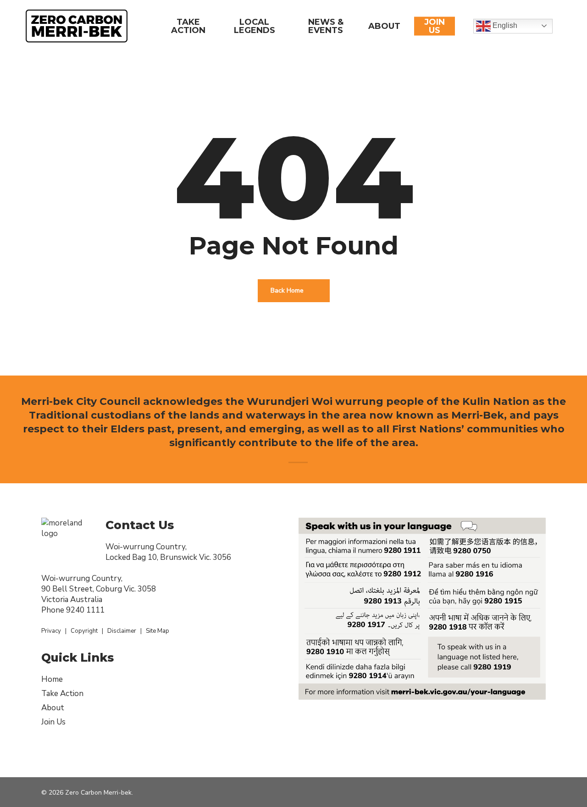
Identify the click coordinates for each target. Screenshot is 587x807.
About (52, 707)
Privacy (51, 631)
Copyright (84, 631)
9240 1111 (85, 610)
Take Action (62, 693)
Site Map (157, 631)
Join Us (53, 722)
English (504, 25)
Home (52, 679)
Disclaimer (121, 631)
